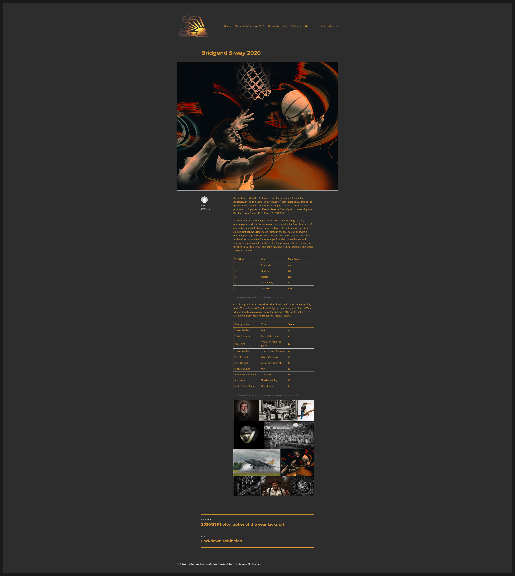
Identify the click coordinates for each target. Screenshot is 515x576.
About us (309, 26)
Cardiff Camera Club (185, 564)
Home (227, 26)
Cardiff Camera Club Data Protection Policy (214, 564)
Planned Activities (277, 26)
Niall (203, 205)
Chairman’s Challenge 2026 (249, 26)
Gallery (294, 26)
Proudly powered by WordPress (248, 564)
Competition (328, 26)
